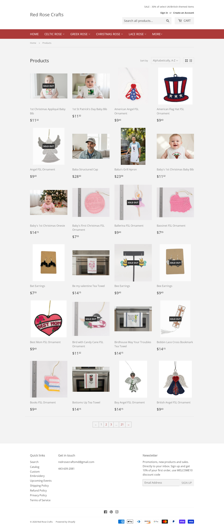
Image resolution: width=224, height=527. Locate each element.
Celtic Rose (53, 34)
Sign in (164, 12)
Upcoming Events (41, 480)
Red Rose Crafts (46, 14)
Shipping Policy (39, 485)
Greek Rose (79, 34)
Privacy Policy (38, 495)
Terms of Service (40, 500)
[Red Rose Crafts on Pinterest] (111, 512)
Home (34, 34)
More (156, 34)
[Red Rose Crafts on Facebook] (105, 512)
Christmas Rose (108, 34)
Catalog (34, 467)
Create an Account (183, 12)
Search (34, 462)
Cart (187, 21)
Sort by (144, 60)
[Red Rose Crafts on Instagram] (117, 512)
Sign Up (187, 483)
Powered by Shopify (65, 521)
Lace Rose (136, 34)
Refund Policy (38, 490)
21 (122, 424)
